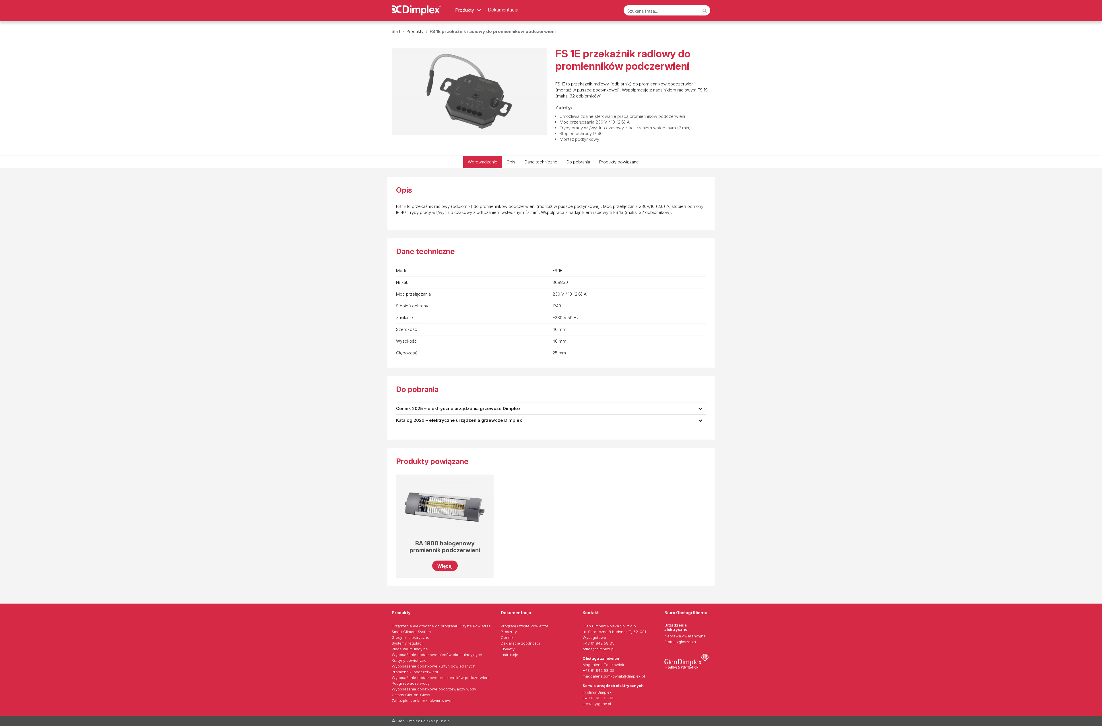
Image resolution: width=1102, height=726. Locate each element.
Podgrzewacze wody (411, 683)
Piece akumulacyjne (410, 649)
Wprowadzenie (482, 162)
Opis (511, 162)
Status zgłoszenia (680, 641)
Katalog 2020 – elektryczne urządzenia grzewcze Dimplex (459, 420)
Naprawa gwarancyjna (685, 636)
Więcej (445, 566)
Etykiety (508, 649)
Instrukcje (509, 654)
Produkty (464, 10)
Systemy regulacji (407, 643)
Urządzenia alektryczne (675, 627)
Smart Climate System (411, 631)
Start (396, 31)
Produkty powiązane (619, 162)
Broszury (509, 631)
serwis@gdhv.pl (597, 703)
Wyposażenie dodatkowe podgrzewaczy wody (434, 689)
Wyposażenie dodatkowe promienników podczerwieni (440, 677)
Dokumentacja (503, 10)
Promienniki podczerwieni (415, 672)
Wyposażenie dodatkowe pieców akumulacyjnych (437, 654)
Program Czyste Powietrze (524, 626)
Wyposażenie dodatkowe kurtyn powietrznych (433, 666)
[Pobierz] (700, 408)
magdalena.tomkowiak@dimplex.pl (614, 676)
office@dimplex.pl (598, 649)
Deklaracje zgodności (520, 643)
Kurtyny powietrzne (409, 660)
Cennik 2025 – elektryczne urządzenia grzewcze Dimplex (458, 408)
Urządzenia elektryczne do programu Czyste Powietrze (441, 626)
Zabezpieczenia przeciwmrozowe (422, 700)
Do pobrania (578, 162)
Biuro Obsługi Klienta (685, 612)
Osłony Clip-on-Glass (411, 694)
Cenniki (507, 637)
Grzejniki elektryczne (410, 637)
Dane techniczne (541, 162)
